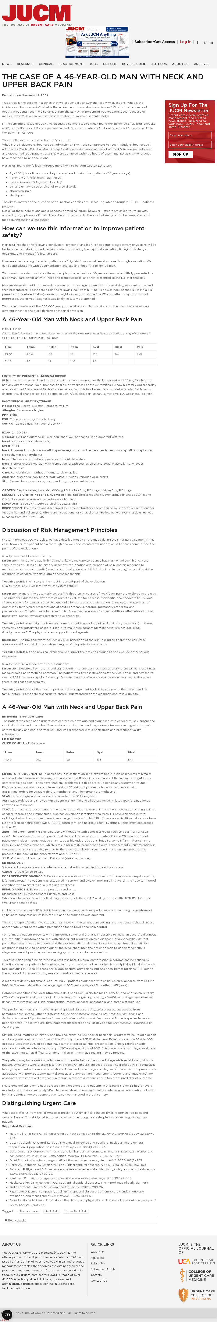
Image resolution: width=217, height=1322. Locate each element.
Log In (185, 42)
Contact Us (99, 1280)
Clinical (46, 64)
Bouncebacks (29, 1211)
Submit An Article (103, 1269)
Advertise (97, 1257)
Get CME (110, 64)
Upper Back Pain (76, 1211)
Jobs (93, 64)
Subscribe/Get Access (155, 42)
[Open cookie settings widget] (7, 1315)
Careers (96, 1274)
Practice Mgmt (71, 64)
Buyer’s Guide (134, 64)
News (7, 64)
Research (25, 64)
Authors (159, 64)
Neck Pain (51, 1211)
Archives (202, 64)
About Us (180, 64)
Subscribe (98, 1263)
